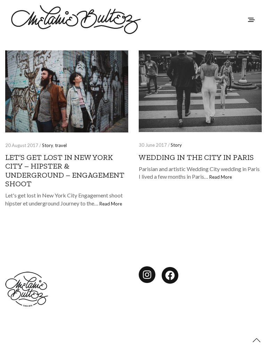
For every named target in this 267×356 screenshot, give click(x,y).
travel (61, 145)
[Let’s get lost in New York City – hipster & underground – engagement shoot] (66, 91)
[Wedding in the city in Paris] (200, 91)
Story (47, 145)
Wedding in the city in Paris (196, 157)
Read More (110, 204)
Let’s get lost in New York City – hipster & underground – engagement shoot (64, 170)
